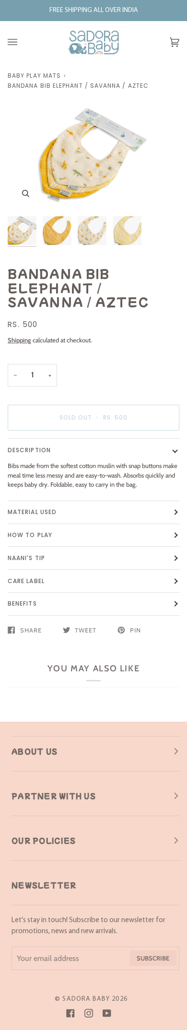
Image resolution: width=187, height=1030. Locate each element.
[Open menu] (22, 42)
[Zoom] (25, 193)
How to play (30, 535)
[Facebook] (70, 1013)
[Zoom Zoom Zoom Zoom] (93, 154)
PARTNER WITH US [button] (54, 796)
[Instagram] (88, 1013)
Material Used (32, 512)
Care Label (26, 581)
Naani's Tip (26, 558)
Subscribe (153, 958)
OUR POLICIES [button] (44, 840)
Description (29, 450)
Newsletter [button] (44, 885)
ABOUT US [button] (35, 751)
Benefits (22, 603)
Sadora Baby (86, 999)
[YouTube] (107, 1013)
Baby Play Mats (34, 75)
